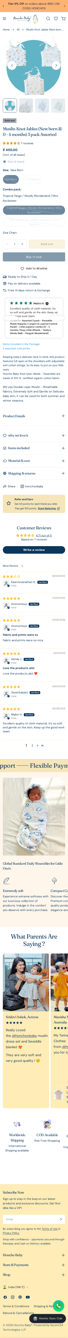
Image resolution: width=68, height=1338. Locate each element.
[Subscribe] (61, 1219)
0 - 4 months (32, 181)
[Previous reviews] (11, 318)
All (18, 29)
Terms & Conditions (16, 1306)
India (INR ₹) (16, 1287)
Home (6, 29)
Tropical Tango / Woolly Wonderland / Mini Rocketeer (34, 210)
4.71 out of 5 (44, 535)
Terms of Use (50, 1228)
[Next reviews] (56, 318)
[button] (12, 143)
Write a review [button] (34, 550)
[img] (11, 576)
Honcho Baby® (23, 1325)
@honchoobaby (24, 1035)
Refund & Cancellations (18, 1313)
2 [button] (32, 745)
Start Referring (47, 508)
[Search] (48, 18)
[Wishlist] (56, 18)
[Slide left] (11, 65)
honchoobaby (34, 486)
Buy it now (34, 257)
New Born (12, 181)
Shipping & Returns (47, 1306)
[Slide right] (56, 65)
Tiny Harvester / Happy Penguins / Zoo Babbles (34, 222)
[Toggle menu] (4, 18)
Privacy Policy (11, 1233)
